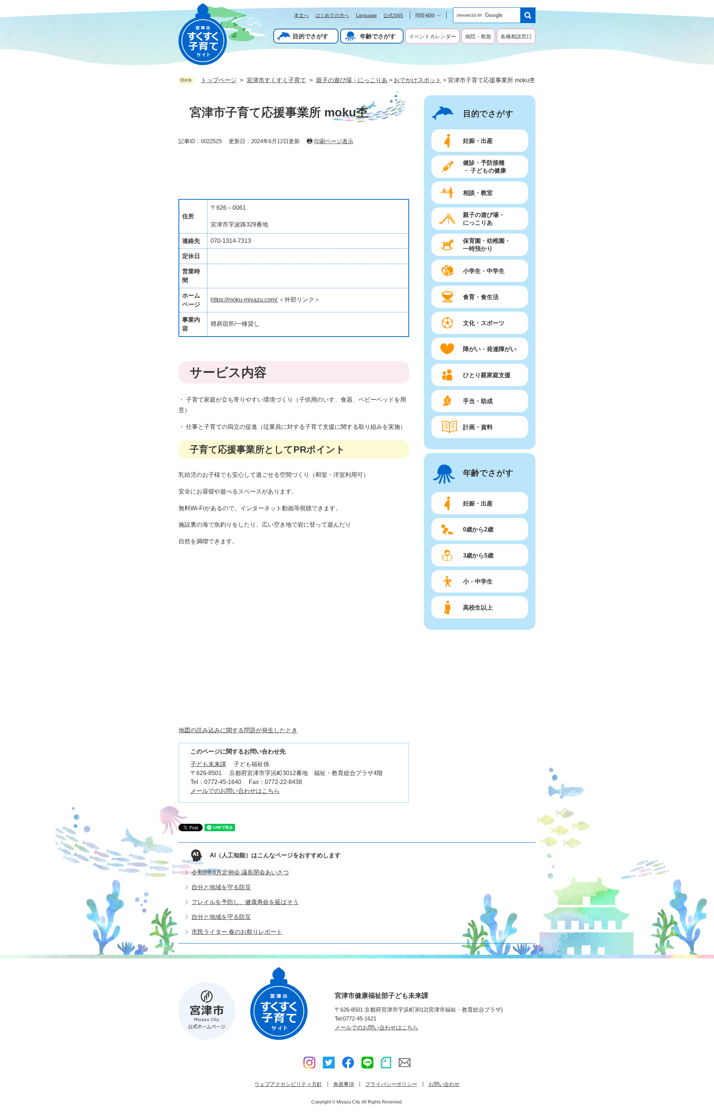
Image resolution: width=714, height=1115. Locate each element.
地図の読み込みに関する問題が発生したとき (238, 730)
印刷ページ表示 (333, 141)
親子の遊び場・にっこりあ (351, 80)
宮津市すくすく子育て (276, 80)
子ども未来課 (208, 764)
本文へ (301, 15)
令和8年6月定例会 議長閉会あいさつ (240, 872)
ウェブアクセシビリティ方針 (288, 1084)
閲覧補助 (425, 15)
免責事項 (343, 1084)
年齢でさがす (378, 36)
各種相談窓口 (516, 36)
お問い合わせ (444, 1084)
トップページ (219, 80)
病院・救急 (478, 36)
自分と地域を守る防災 (221, 887)
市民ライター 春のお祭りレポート (237, 932)
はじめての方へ (332, 15)
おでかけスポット (417, 80)
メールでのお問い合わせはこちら (235, 791)
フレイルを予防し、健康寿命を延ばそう (245, 902)
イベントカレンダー (432, 36)
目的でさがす (310, 36)
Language (366, 15)
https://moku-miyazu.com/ (244, 299)
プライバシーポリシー (391, 1084)
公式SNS (393, 15)
